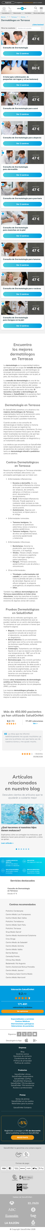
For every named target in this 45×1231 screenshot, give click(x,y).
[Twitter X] (24, 1034)
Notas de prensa (22, 1099)
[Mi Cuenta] (4, 8)
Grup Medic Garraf (13, 932)
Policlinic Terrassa (13, 928)
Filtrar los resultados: (8, 28)
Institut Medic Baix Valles (16, 918)
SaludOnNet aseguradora (22, 1076)
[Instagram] (29, 1034)
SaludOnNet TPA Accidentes (22, 1083)
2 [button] (23, 764)
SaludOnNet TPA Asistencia (22, 1085)
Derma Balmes (12, 953)
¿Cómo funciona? (38, 24)
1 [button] (20, 764)
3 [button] (27, 764)
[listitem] (22, 44)
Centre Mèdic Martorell (15, 977)
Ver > (35, 723)
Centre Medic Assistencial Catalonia (21, 935)
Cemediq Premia (13, 956)
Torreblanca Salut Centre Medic (19, 974)
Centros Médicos (22, 1021)
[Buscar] (36, 8)
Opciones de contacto (22, 1056)
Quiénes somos (22, 1054)
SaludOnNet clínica (22, 1074)
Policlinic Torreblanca (15, 921)
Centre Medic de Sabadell (16, 942)
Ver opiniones (22, 1011)
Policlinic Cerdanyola (14, 911)
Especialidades (5, 13)
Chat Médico (28, 13)
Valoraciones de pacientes (22, 1026)
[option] (22, 744)
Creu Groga (10, 939)
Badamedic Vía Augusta (16, 963)
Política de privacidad (23, 1061)
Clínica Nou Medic (13, 960)
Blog (22, 1052)
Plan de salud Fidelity (39, 13)
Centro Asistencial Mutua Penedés (20, 967)
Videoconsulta (17, 13)
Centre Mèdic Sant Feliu (16, 925)
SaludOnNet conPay (22, 1079)
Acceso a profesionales (22, 1088)
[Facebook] (19, 1034)
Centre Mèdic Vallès (14, 949)
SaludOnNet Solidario (23, 1107)
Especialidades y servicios (22, 1019)
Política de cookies (22, 1063)
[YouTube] (34, 1034)
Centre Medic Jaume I (15, 970)
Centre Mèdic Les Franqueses (18, 914)
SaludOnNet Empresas (22, 1081)
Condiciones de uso (22, 1058)
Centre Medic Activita (15, 946)
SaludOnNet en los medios (23, 1101)
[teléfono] (10, 8)
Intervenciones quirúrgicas (22, 1024)
